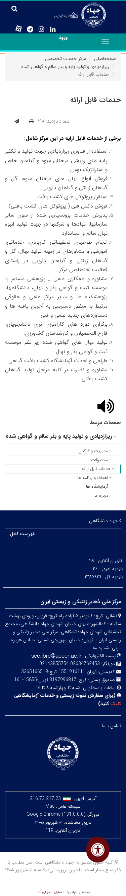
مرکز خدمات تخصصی (65, 58)
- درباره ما (102, 495)
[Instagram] (41, 29)
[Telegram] (30, 29)
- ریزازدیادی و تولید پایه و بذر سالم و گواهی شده (61, 436)
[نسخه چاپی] (31, 121)
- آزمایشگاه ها (98, 486)
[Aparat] (18, 29)
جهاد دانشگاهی (104, 520)
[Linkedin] (53, 29)
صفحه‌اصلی (105, 58)
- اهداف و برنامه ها (94, 477)
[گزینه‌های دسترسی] (97, 850)
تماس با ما (111, 726)
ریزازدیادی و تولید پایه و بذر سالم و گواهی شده (65, 66)
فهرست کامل (22, 534)
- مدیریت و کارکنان (94, 451)
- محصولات (101, 460)
